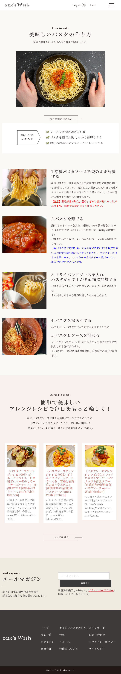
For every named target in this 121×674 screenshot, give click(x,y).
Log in (77, 5)
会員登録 (46, 648)
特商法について (68, 648)
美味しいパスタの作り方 (74, 628)
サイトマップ (97, 648)
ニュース (64, 642)
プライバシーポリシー (101, 590)
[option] (21, 483)
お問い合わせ (97, 635)
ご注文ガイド (97, 628)
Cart (94, 5)
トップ (45, 628)
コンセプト (47, 642)
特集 (62, 635)
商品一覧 (46, 635)
